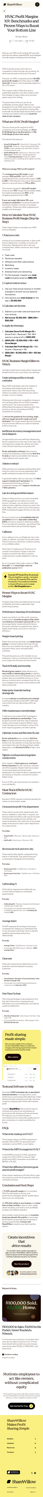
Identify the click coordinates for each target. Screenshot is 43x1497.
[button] (37, 4)
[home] (13, 4)
